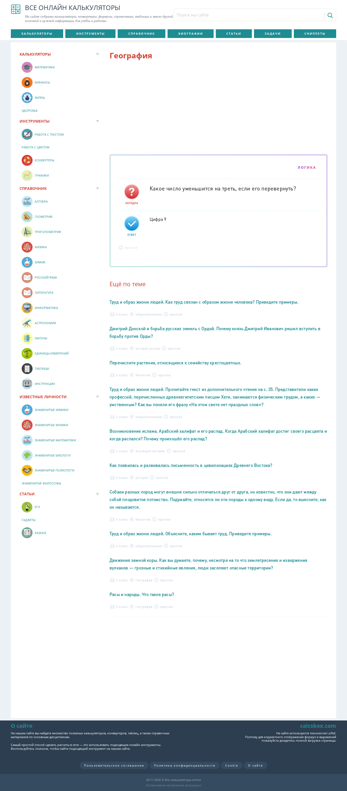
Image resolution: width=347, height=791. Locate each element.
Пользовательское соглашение (114, 765)
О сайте (255, 765)
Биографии (190, 33)
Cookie (231, 765)
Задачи (273, 33)
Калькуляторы (37, 33)
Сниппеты (315, 33)
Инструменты (90, 33)
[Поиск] (329, 15)
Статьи (233, 33)
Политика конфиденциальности (185, 765)
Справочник (141, 33)
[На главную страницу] (16, 13)
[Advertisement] (218, 108)
